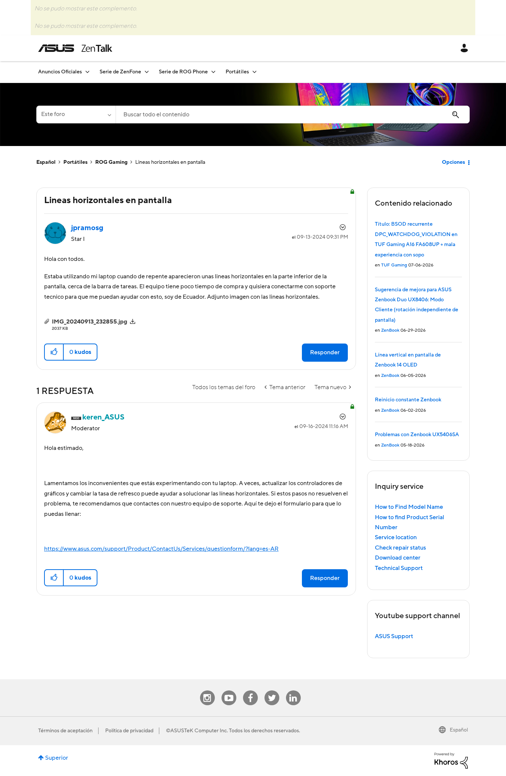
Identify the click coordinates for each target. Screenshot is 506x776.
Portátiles (75, 162)
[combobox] (293, 114)
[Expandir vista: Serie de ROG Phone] (213, 71)
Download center (397, 557)
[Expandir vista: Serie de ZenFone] (146, 71)
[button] (54, 352)
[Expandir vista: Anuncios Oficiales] (87, 71)
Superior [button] (56, 758)
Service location (396, 537)
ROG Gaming (111, 162)
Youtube (229, 690)
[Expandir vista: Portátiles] (254, 71)
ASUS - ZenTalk (75, 48)
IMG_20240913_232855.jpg (89, 321)
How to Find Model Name (409, 507)
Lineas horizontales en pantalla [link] (170, 162)
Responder (325, 352)
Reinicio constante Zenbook (408, 400)
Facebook (250, 690)
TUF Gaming (394, 265)
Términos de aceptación (65, 730)
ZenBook (390, 330)
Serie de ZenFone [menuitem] (120, 72)
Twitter (271, 690)
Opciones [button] (453, 162)
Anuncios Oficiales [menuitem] (60, 72)
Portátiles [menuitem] (237, 72)
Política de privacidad (129, 730)
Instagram (207, 690)
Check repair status (400, 547)
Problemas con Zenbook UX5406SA (417, 434)
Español (46, 162)
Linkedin (293, 690)
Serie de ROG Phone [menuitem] (183, 72)
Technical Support (399, 568)
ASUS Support (394, 636)
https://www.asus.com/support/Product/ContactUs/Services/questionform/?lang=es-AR (161, 549)
